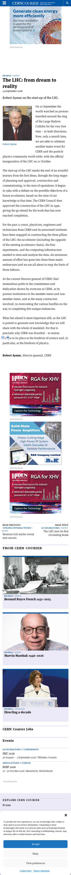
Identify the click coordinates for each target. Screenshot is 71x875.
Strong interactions (17, 528)
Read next (61, 525)
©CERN (7, 805)
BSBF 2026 (9, 767)
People (7, 76)
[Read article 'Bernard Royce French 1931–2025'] (35, 575)
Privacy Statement (41, 870)
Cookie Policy (26, 870)
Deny (35, 853)
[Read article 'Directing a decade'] (35, 688)
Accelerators (50, 528)
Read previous (12, 525)
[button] (66, 815)
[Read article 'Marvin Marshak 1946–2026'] (35, 632)
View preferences (35, 863)
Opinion (20, 709)
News (16, 76)
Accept (35, 844)
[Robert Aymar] (17, 122)
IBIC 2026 (9, 753)
